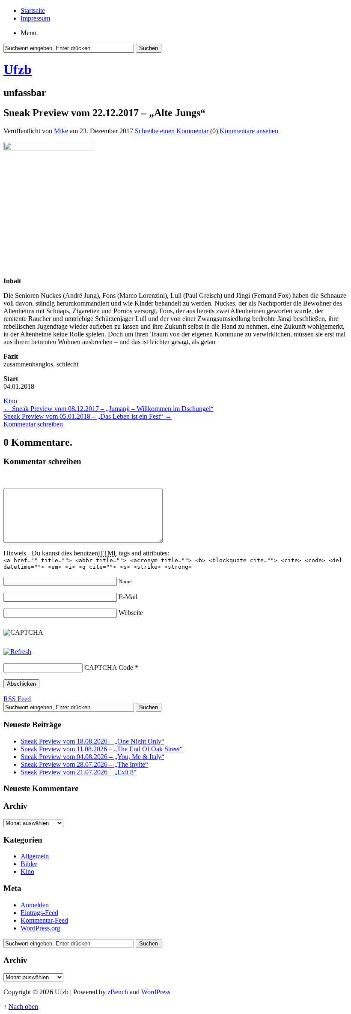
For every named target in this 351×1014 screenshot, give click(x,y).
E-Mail (128, 596)
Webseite (131, 612)
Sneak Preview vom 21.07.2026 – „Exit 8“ (79, 772)
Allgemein (35, 856)
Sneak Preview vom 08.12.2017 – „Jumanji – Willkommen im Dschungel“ (108, 408)
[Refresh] (17, 651)
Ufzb (17, 69)
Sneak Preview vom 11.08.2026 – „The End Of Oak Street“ (102, 749)
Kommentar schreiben (33, 424)
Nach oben (23, 1006)
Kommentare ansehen (249, 131)
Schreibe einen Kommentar (171, 131)
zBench (117, 992)
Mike (61, 131)
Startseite (33, 10)
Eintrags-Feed (39, 912)
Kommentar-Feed (44, 920)
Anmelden (35, 905)
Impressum (35, 18)
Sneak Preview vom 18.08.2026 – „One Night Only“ (92, 741)
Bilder (29, 863)
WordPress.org (40, 928)
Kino (10, 401)
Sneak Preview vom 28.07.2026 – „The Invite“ (84, 764)
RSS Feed (17, 698)
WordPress (155, 992)
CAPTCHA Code (108, 667)
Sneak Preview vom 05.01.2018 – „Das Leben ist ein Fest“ (87, 416)
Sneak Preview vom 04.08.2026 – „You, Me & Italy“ (92, 756)
